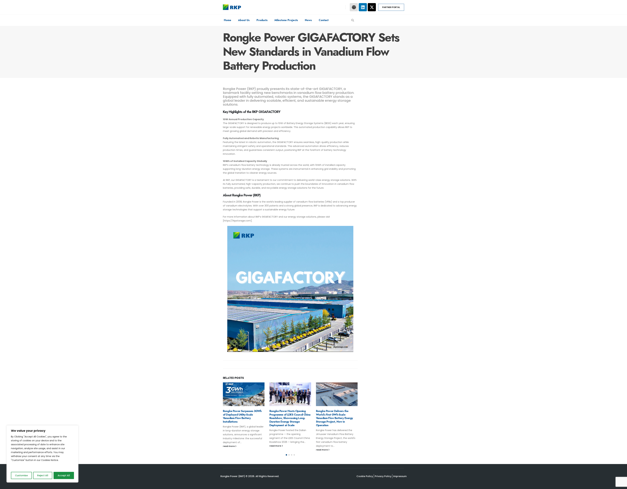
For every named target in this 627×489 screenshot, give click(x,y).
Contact (324, 20)
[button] (352, 20)
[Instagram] (333, 7)
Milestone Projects (286, 20)
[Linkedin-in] (339, 7)
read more (229, 445)
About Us (244, 20)
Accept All (64, 475)
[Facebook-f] (321, 7)
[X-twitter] (372, 7)
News (308, 20)
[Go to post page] (244, 394)
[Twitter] (327, 7)
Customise (21, 475)
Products (262, 20)
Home (227, 20)
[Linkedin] (363, 7)
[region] (42, 453)
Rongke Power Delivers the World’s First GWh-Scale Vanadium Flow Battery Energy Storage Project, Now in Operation (287, 418)
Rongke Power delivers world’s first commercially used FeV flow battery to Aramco (335, 414)
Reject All (42, 475)
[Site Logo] (232, 7)
